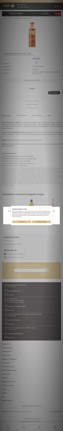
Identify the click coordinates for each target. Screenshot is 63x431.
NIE (35, 219)
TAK (28, 219)
